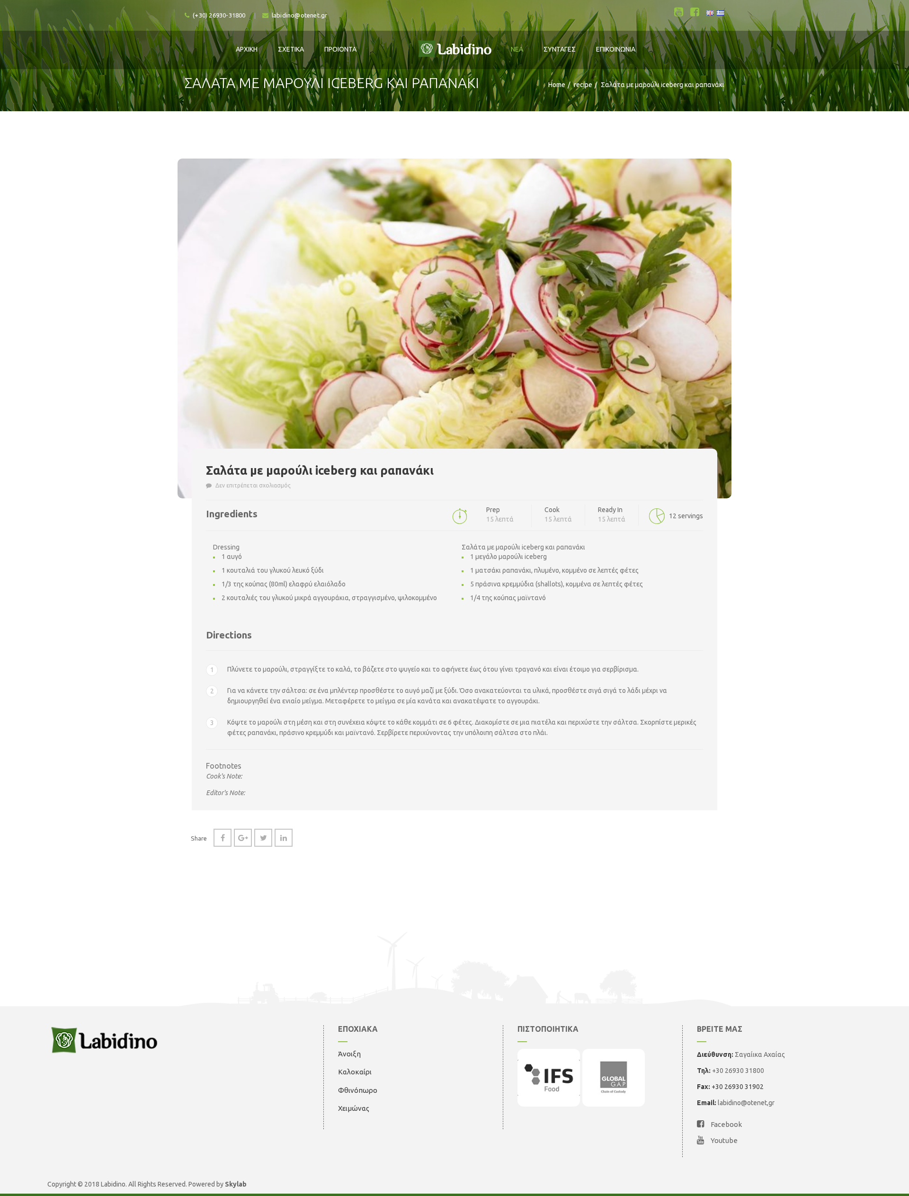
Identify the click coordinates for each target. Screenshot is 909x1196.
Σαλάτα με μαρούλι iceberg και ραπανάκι (320, 470)
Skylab (236, 1184)
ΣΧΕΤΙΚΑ (291, 49)
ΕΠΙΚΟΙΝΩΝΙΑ (615, 49)
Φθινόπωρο (357, 1090)
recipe (583, 85)
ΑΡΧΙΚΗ (247, 49)
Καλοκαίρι (355, 1072)
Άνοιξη (349, 1054)
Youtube (723, 1140)
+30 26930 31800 (737, 1070)
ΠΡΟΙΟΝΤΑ (340, 49)
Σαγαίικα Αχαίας (760, 1054)
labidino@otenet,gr (746, 1103)
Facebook (725, 1124)
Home (556, 85)
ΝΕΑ (517, 49)
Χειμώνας (353, 1108)
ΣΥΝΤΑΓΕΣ (560, 49)
